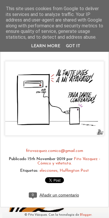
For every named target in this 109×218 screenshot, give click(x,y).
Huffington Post (74, 171)
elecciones (49, 171)
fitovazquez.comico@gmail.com (54, 151)
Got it (73, 46)
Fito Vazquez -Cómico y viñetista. (69, 161)
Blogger (86, 215)
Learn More (45, 46)
